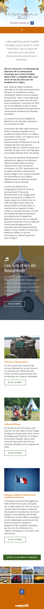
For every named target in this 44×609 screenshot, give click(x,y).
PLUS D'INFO (14, 304)
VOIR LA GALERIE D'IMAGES (22, 557)
